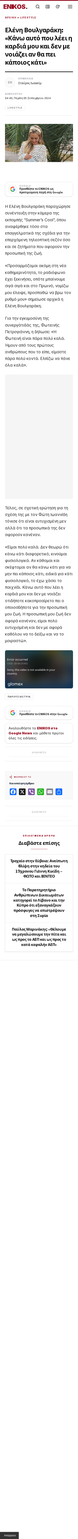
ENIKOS (15, 6)
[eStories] (57, 6)
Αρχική (10, 17)
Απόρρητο (10, 1535)
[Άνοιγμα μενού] (70, 6)
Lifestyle (28, 17)
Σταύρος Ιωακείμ (30, 83)
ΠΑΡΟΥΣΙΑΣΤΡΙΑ (19, 696)
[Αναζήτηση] (37, 6)
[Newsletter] (47, 6)
